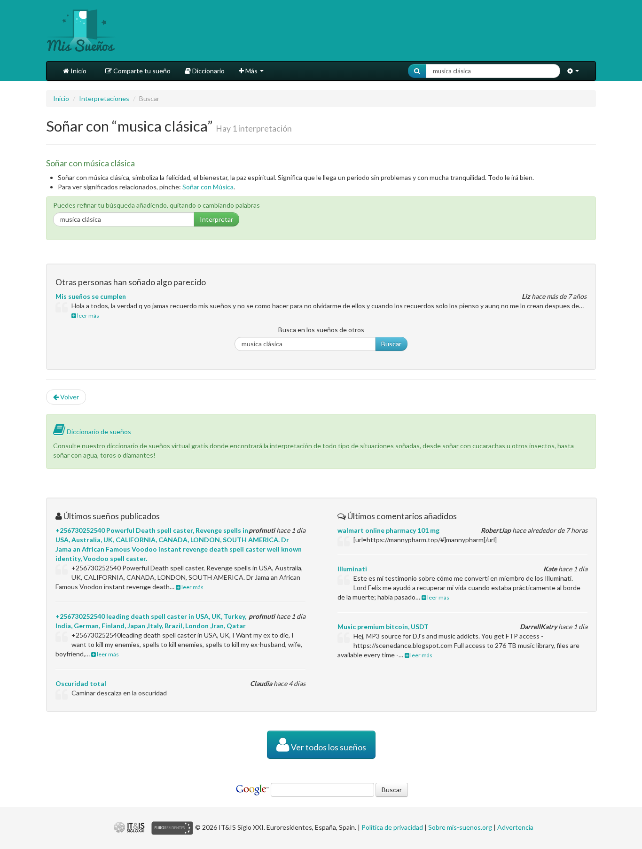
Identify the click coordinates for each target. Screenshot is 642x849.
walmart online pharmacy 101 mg (388, 530)
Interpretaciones (104, 98)
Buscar (391, 344)
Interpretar (216, 219)
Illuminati (352, 569)
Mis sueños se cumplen (90, 296)
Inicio (77, 71)
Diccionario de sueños (98, 432)
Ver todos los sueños (328, 747)
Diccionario (208, 71)
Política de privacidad (392, 827)
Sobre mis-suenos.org (460, 827)
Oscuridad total (80, 683)
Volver (69, 397)
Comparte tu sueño (141, 71)
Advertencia (515, 827)
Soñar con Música (208, 187)
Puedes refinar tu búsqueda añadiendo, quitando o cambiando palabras (156, 205)
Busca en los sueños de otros (321, 330)
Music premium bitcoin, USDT (383, 627)
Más (251, 71)
